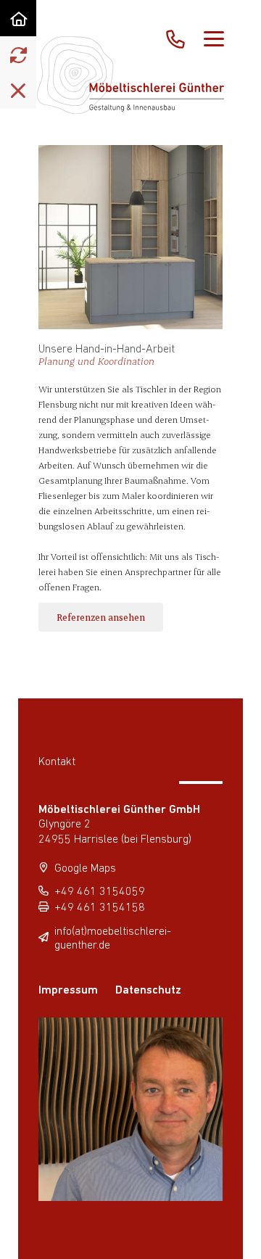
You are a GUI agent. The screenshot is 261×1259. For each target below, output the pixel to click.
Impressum (68, 990)
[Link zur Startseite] (18, 18)
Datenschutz (148, 990)
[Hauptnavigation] (214, 39)
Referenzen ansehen (101, 617)
